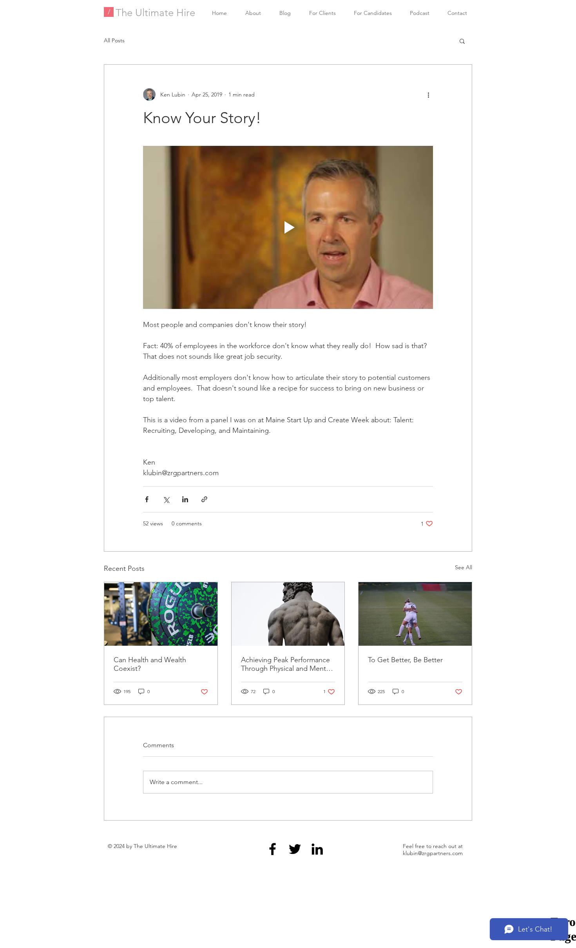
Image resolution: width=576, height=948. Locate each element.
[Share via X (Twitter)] (166, 499)
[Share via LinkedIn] (185, 499)
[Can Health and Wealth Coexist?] (160, 614)
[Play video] (288, 227)
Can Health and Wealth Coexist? (150, 664)
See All (463, 567)
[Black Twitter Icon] (295, 849)
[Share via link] (204, 499)
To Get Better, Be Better (405, 660)
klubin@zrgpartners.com (433, 853)
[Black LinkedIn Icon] (317, 849)
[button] (462, 41)
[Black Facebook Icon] (272, 849)
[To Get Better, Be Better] (415, 614)
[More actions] (428, 94)
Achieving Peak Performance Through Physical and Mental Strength (286, 664)
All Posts (114, 40)
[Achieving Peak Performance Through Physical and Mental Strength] (288, 614)
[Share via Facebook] (146, 499)
